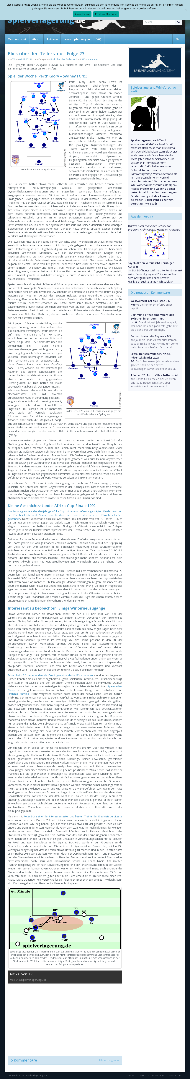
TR (13, 59)
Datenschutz (157, 1075)
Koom (134, 304)
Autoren (52, 39)
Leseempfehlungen (77, 39)
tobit (134, 322)
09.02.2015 (25, 59)
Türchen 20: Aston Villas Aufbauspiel (154, 375)
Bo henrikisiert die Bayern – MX (151, 336)
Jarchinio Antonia (18, 694)
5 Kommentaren (89, 59)
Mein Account (17, 39)
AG (132, 340)
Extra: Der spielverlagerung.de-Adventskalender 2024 (151, 355)
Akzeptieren (82, 14)
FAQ (98, 39)
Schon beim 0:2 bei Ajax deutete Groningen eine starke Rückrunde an (50, 675)
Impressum (175, 1075)
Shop (179, 39)
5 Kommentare (63, 1060)
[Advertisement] (65, 1018)
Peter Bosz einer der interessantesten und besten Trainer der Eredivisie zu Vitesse (73, 816)
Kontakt (131, 1075)
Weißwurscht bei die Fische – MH (151, 301)
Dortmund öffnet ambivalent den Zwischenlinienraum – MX (152, 316)
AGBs (143, 1075)
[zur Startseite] (47, 21)
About (36, 39)
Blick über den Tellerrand (63, 59)
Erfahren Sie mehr (106, 14)
